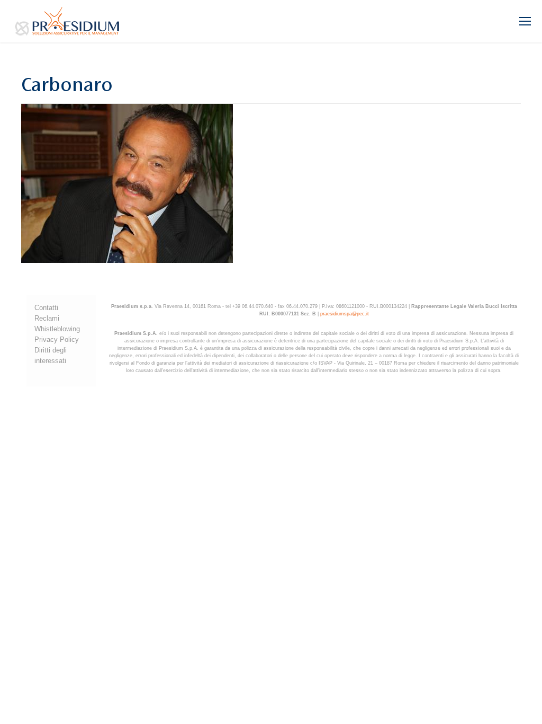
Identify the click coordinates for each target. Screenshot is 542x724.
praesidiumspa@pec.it (344, 313)
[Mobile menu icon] (525, 21)
